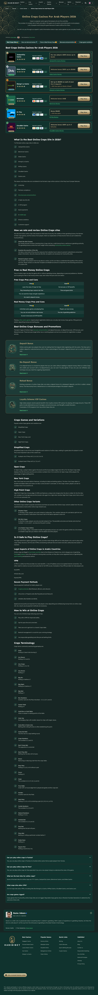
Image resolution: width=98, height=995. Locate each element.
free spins (72, 405)
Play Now (84, 56)
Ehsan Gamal (32, 37)
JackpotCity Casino (21, 56)
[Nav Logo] (11, 3)
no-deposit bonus (45, 368)
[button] (45, 58)
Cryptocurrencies (23, 589)
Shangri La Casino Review (57, 90)
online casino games (25, 320)
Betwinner (20, 98)
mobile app (22, 214)
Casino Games (23, 8)
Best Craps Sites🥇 (12, 42)
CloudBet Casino (22, 125)
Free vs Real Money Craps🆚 (48, 42)
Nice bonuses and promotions (27, 195)
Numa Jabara (14, 37)
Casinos (14, 8)
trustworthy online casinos (62, 245)
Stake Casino (21, 69)
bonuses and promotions (40, 330)
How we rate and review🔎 (29, 42)
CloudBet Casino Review (57, 130)
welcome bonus (35, 349)
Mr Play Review (54, 117)
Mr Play (19, 112)
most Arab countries (35, 552)
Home (6, 8)
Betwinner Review (55, 103)
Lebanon (23, 554)
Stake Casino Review (56, 74)
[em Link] (91, 913)
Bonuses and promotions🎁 (68, 42)
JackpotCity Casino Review (57, 61)
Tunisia (16, 554)
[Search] (86, 3)
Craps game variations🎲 (86, 42)
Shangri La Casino (23, 84)
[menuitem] (23, 3)
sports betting (18, 556)
